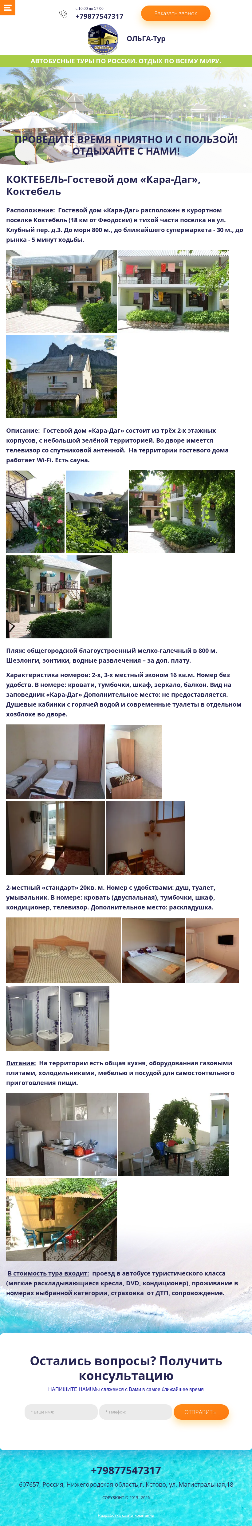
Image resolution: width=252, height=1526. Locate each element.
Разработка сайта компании (126, 1515)
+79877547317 (100, 16)
